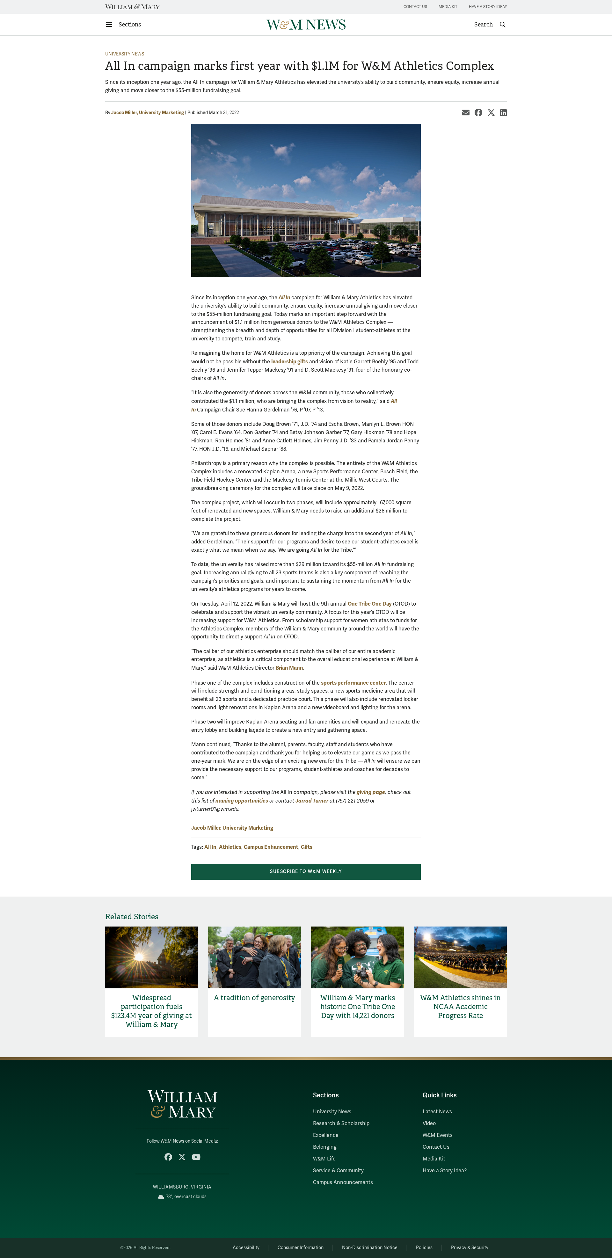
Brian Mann (289, 668)
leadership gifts (289, 361)
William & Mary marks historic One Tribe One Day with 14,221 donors (357, 1006)
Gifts (306, 847)
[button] (490, 24)
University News (124, 54)
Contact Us (415, 6)
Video (429, 1123)
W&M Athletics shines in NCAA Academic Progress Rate (460, 1006)
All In (210, 847)
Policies (424, 1247)
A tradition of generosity (254, 997)
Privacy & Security (469, 1247)
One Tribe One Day (370, 603)
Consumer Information (301, 1247)
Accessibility (246, 1247)
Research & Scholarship (341, 1123)
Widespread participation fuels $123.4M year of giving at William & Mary (151, 1011)
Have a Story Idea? (488, 6)
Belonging (325, 1147)
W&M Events (438, 1135)
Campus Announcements (343, 1182)
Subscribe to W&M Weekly (306, 871)
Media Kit (448, 6)
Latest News (437, 1112)
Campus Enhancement (271, 847)
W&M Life (324, 1159)
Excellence (326, 1135)
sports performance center (353, 683)
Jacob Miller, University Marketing (147, 112)
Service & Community (338, 1170)
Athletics (230, 847)
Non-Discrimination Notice (369, 1247)
